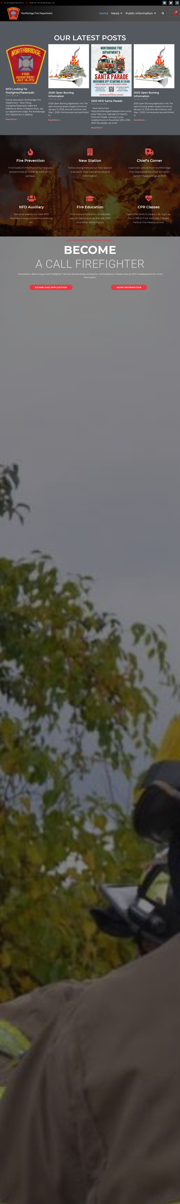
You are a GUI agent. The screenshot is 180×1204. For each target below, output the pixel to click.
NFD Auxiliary (31, 207)
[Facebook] (164, 3)
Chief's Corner (149, 160)
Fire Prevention (30, 160)
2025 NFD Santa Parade (106, 101)
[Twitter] (171, 3)
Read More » (11, 119)
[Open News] (121, 13)
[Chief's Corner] (149, 151)
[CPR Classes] (148, 198)
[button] (163, 13)
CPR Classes (149, 207)
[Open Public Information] (155, 13)
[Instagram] (177, 3)
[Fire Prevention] (30, 151)
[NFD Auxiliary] (31, 198)
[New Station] (90, 151)
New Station (90, 160)
